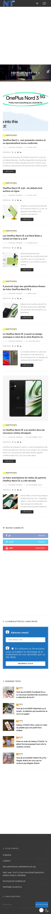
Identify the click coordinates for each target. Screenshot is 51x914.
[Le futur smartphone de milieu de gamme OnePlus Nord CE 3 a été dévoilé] (10, 501)
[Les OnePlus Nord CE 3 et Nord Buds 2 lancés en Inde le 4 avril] (10, 259)
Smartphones (10, 135)
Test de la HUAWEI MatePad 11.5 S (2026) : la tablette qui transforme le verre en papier (31, 711)
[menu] (44, 3)
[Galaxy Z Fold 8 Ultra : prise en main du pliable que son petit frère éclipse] (8, 725)
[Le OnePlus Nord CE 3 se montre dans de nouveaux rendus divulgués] (25, 398)
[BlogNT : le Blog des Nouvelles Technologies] (9, 3)
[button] (44, 910)
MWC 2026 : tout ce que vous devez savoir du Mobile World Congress (23, 874)
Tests (20, 688)
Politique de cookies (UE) (14, 881)
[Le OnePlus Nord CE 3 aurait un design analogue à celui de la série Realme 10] (10, 357)
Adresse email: (20, 632)
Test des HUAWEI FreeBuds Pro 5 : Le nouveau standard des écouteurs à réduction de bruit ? (32, 695)
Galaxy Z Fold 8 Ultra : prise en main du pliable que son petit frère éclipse (31, 727)
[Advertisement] (25, 35)
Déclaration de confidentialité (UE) (19, 867)
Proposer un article (12, 887)
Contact (7, 861)
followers (41, 535)
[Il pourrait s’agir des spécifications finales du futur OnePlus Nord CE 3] (10, 310)
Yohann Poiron (15, 147)
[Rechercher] (37, 3)
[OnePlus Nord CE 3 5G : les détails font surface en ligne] (10, 211)
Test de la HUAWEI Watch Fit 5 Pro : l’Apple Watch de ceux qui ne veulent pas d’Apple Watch (31, 760)
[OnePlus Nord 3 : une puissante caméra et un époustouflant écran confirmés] (25, 108)
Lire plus (9, 171)
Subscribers (40, 548)
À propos (7, 855)
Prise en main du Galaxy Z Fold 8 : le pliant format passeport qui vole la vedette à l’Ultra (31, 744)
